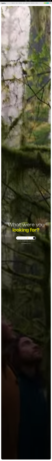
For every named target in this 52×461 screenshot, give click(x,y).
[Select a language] (50, 0)
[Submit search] (48, 0)
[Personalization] (50, 3)
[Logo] (3, 3)
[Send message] (34, 238)
